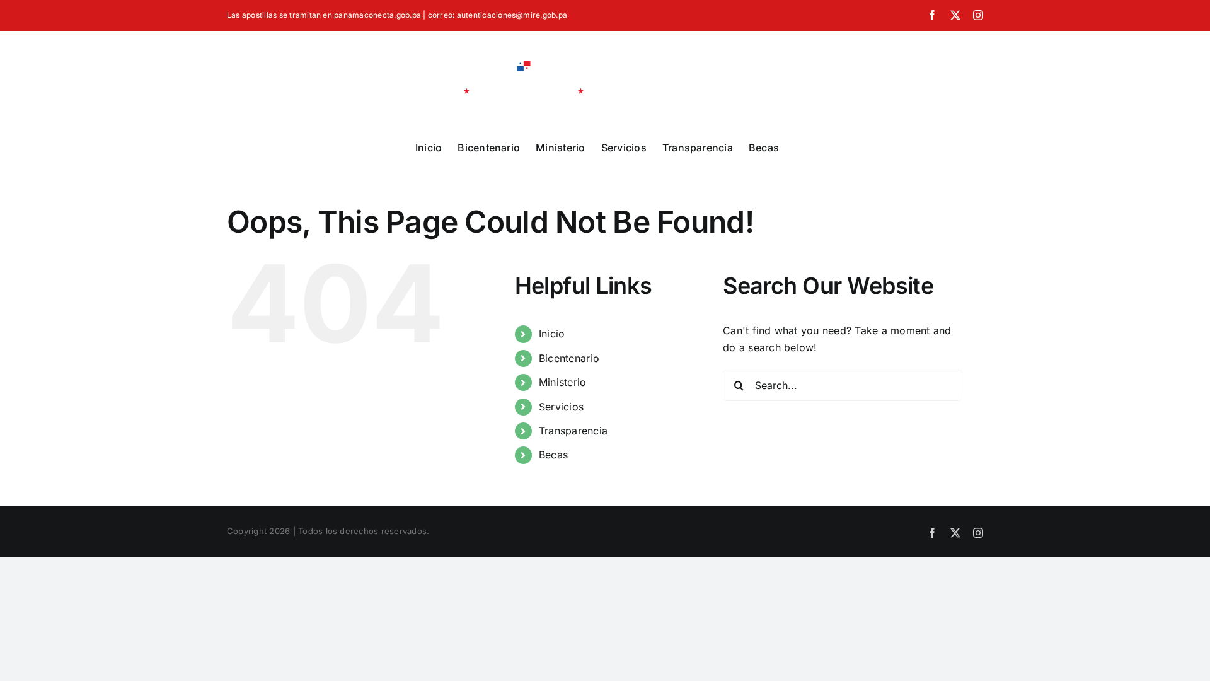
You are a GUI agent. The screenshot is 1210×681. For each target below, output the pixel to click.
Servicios (561, 406)
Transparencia (573, 430)
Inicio (552, 333)
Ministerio (562, 382)
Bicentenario (569, 358)
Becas (553, 454)
